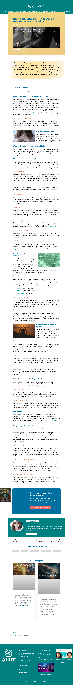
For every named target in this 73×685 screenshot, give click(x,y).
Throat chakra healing (29, 113)
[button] (43, 87)
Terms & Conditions (23, 665)
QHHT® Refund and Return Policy (45, 659)
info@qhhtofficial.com (42, 657)
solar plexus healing (52, 227)
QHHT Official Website (36, 3)
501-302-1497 (41, 653)
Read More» (25, 605)
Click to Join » (45, 676)
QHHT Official (44, 681)
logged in (16, 635)
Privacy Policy (22, 663)
